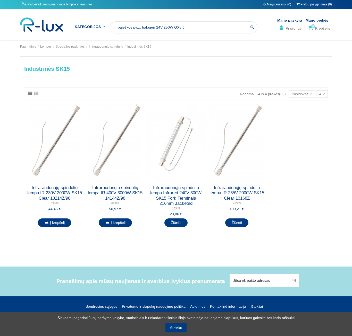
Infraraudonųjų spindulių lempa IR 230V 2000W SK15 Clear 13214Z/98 (54, 193)
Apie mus (197, 306)
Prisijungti (293, 28)
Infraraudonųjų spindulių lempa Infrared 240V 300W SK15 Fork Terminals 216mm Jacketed (176, 195)
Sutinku (176, 328)
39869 (54, 203)
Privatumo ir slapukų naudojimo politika (154, 306)
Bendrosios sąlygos (101, 306)
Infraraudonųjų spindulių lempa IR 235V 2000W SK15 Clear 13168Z (236, 193)
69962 (115, 203)
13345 (176, 208)
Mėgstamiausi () (279, 4)
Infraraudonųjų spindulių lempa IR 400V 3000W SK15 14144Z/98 (115, 193)
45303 (237, 203)
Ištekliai (257, 306)
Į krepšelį (57, 222)
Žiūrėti (176, 222)
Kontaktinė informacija (228, 306)
